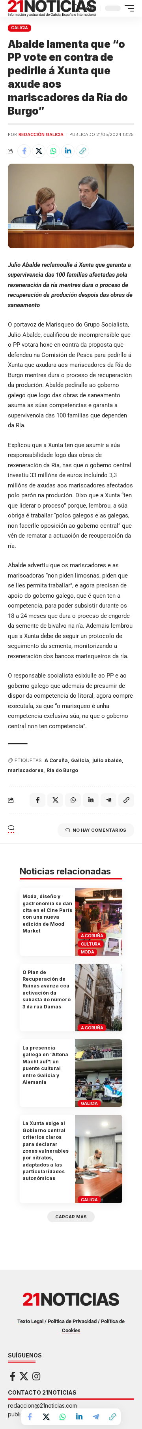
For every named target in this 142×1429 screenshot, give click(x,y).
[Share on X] (38, 151)
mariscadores (25, 770)
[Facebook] (12, 1376)
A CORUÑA (92, 935)
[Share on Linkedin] (68, 151)
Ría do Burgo (62, 770)
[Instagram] (36, 1376)
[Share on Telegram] (96, 1416)
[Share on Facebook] (24, 151)
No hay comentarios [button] (99, 830)
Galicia (80, 760)
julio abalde (107, 760)
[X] (23, 1376)
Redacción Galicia (41, 134)
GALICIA (19, 27)
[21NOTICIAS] (52, 8)
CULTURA (91, 944)
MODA (87, 952)
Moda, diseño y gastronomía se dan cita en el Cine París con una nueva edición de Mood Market (47, 913)
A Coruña (56, 760)
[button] (76, 8)
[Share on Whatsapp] (53, 151)
